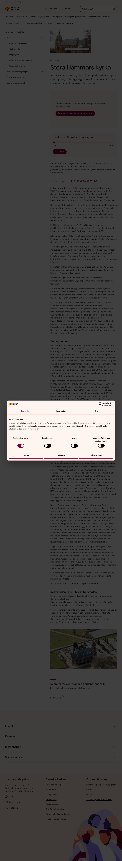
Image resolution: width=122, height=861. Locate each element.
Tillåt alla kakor (96, 455)
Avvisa (26, 455)
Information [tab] (61, 411)
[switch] (47, 445)
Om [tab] (96, 411)
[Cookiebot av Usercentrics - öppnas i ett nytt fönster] (102, 404)
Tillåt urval (61, 455)
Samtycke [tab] (25, 411)
